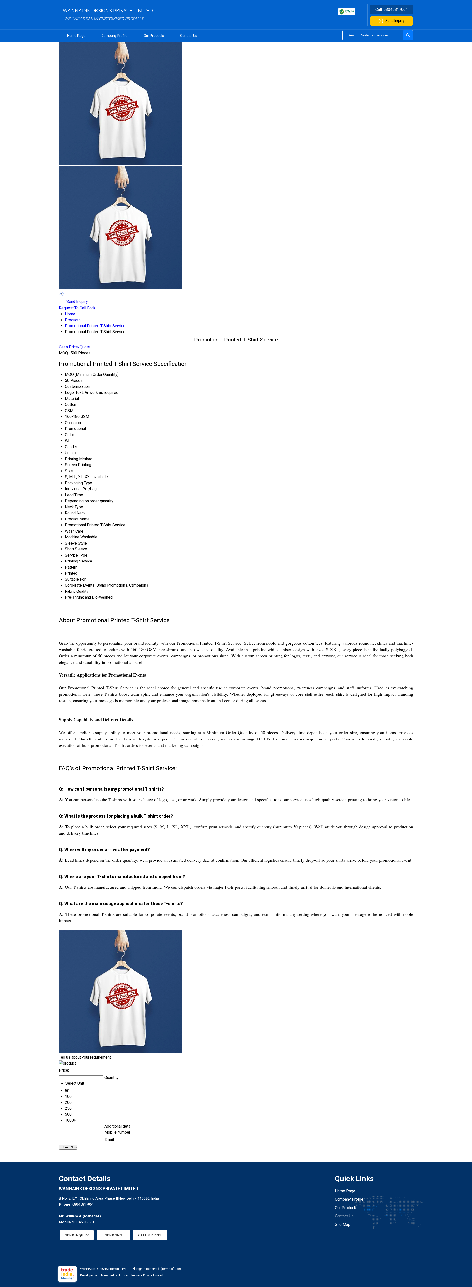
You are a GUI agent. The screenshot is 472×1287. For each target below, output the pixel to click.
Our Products (154, 36)
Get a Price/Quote (74, 347)
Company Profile (114, 36)
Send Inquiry (395, 21)
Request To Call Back (77, 308)
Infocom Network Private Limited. (141, 1275)
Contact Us (188, 36)
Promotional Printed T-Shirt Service (95, 326)
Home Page (76, 36)
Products (73, 320)
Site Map (342, 1224)
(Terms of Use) (171, 1269)
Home (70, 314)
